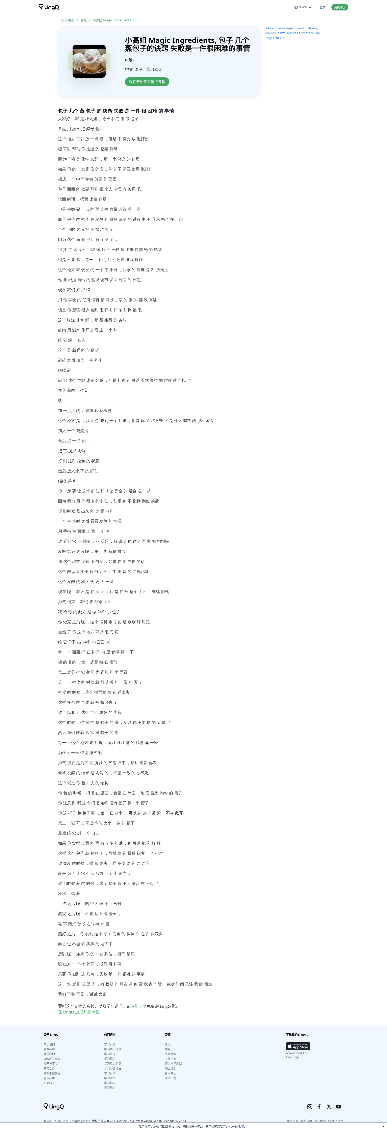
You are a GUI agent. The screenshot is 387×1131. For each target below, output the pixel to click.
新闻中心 (170, 1073)
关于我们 (49, 1044)
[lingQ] (49, 7)
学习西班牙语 (112, 1049)
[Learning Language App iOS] (298, 1046)
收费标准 (49, 1049)
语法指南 (170, 1078)
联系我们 (49, 1054)
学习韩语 (109, 1083)
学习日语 (109, 1073)
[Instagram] (309, 1106)
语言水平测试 (173, 1063)
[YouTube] (338, 1106)
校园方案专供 (52, 1063)
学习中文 (67, 20)
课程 (83, 20)
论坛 (168, 1044)
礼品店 (48, 1083)
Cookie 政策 (335, 1121)
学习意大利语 (112, 1063)
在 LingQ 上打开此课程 (78, 1012)
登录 (322, 7)
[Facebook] (319, 1106)
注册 (135, 1006)
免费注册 (339, 7)
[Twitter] (329, 1106)
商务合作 (49, 1068)
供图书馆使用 (52, 1073)
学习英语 (109, 1044)
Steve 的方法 (52, 1059)
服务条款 (292, 1121)
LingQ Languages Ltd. (76, 1121)
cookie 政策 (236, 1126)
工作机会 (170, 1059)
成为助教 (170, 1054)
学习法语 (109, 1054)
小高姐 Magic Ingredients (112, 20)
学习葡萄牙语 (112, 1068)
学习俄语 (109, 1088)
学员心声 (49, 1078)
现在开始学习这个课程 (147, 81)
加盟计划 (170, 1068)
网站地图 (320, 1121)
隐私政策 (306, 1121)
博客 (168, 1049)
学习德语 (109, 1059)
